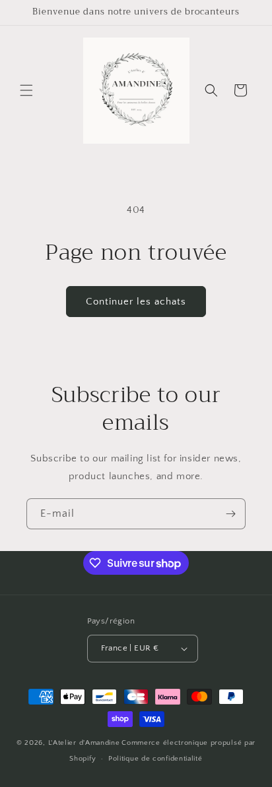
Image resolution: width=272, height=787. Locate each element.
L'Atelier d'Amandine (84, 743)
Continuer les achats (136, 301)
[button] (26, 90)
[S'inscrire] (230, 513)
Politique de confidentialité (155, 759)
